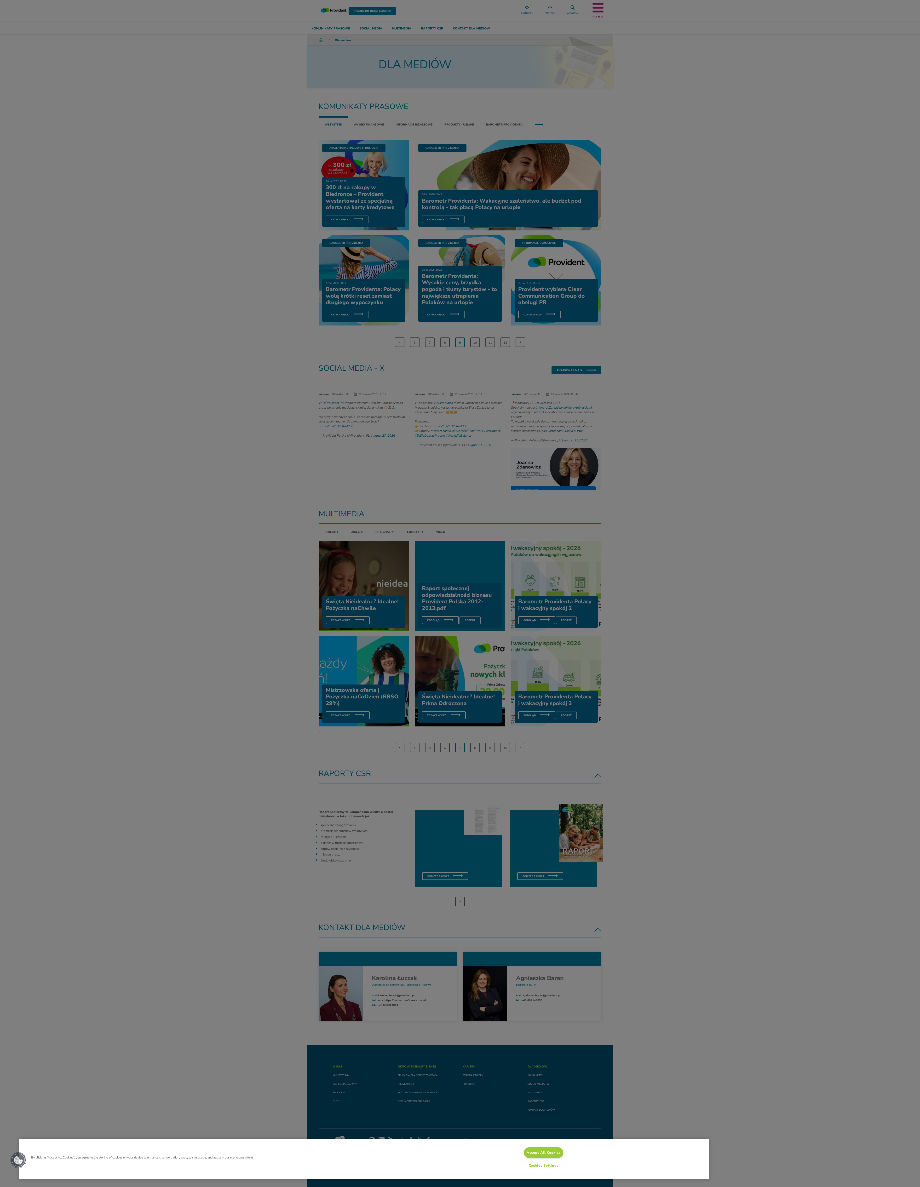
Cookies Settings (544, 1165)
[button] (18, 1160)
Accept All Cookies (544, 1152)
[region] (364, 1159)
